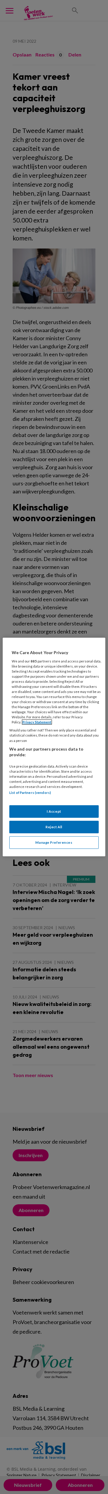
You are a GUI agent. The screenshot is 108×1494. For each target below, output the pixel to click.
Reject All (54, 827)
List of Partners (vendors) (30, 792)
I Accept (54, 811)
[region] (54, 747)
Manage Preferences (53, 842)
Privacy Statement (36, 722)
